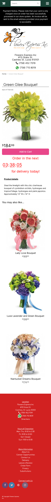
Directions (25, 419)
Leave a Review (25, 463)
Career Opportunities (25, 455)
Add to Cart (25, 151)
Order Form (25, 466)
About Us (25, 452)
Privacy (25, 468)
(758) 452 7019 (26, 63)
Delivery (25, 460)
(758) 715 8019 (27, 67)
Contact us (25, 457)
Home (4, 74)
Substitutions (25, 471)
